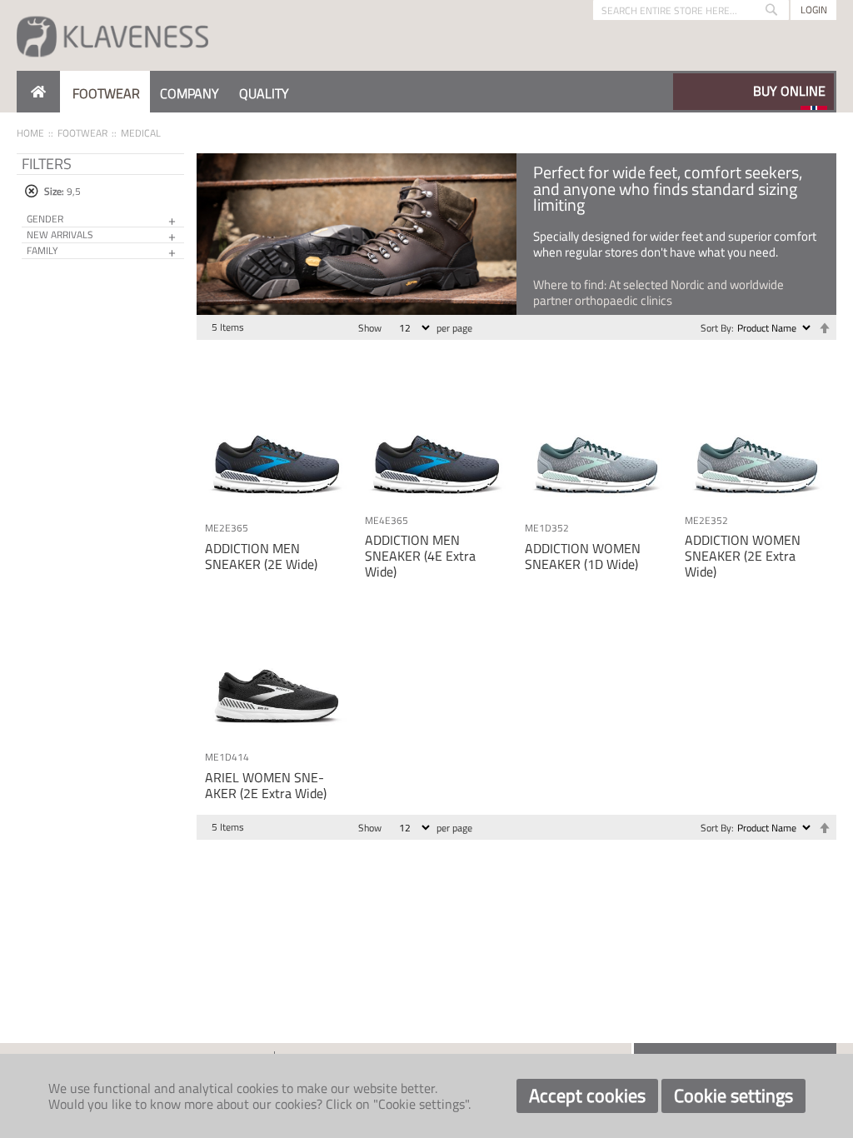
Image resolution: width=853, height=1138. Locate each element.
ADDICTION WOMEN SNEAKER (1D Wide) (583, 556)
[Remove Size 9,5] (31, 191)
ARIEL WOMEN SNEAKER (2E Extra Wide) (266, 785)
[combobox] (691, 10)
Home (30, 133)
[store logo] (112, 35)
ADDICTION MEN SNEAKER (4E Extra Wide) (420, 555)
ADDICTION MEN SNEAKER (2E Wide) (261, 556)
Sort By (716, 328)
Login (814, 9)
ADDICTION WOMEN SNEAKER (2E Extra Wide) (743, 555)
